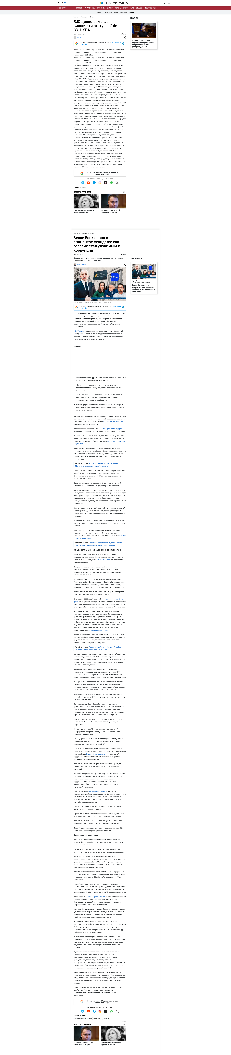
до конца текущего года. (98, 630)
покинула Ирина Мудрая (112, 429)
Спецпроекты (149, 8)
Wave (132, 8)
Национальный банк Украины (83, 1018)
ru (65, 3)
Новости (79, 8)
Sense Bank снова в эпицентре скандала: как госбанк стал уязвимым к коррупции (143, 288)
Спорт (125, 8)
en (62, 3)
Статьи (92, 17)
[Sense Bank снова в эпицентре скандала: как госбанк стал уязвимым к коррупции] (144, 271)
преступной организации (113, 421)
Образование (108, 12)
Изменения (123, 12)
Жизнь (118, 8)
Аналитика (90, 8)
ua (58, 3)
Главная (76, 17)
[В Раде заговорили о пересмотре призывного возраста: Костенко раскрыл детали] (144, 30)
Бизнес (110, 8)
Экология (131, 12)
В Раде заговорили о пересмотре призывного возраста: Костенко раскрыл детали (143, 44)
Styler (139, 8)
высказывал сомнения (98, 791)
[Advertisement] (100, 362)
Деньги (116, 12)
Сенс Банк (97, 1018)
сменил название (103, 560)
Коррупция (106, 1018)
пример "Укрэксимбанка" (95, 897)
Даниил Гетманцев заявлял (97, 754)
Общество (99, 12)
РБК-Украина (79, 331)
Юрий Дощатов (137, 281)
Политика (100, 8)
